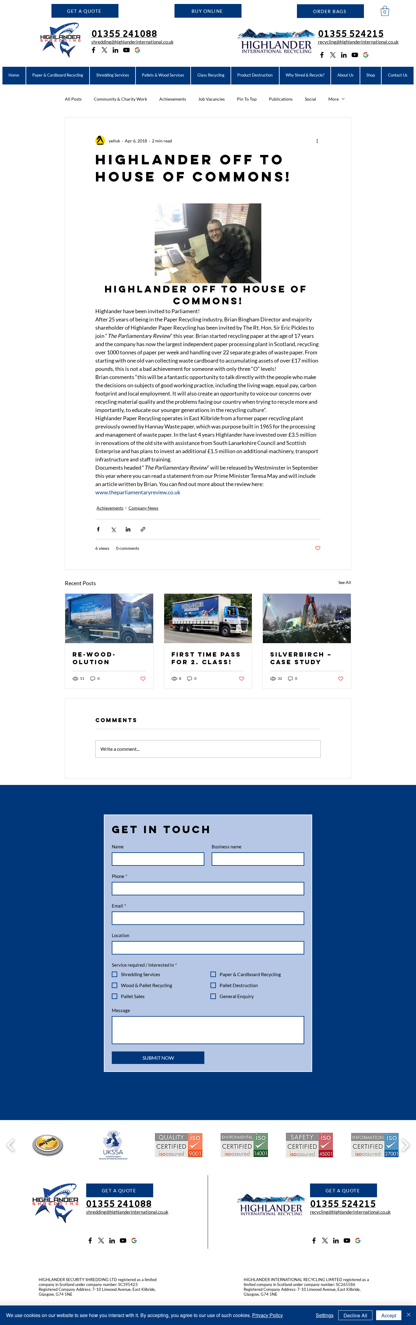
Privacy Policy (267, 1315)
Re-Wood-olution (94, 658)
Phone (119, 876)
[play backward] (11, 1145)
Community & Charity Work (120, 99)
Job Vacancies (211, 99)
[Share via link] (143, 529)
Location (120, 935)
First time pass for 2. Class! (206, 658)
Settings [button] (324, 1315)
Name (118, 846)
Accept (388, 1315)
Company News (143, 507)
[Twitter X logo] (104, 50)
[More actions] (317, 140)
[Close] (408, 1315)
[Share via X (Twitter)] (113, 529)
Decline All (355, 1315)
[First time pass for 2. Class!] (208, 618)
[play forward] (405, 1145)
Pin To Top (247, 99)
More (333, 99)
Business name (226, 846)
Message (121, 1010)
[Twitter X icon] (101, 1240)
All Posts (73, 99)
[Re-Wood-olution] (109, 618)
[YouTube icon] (126, 50)
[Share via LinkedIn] (128, 529)
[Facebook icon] (93, 50)
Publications (281, 99)
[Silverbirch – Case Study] (307, 618)
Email (119, 905)
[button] (84, 11)
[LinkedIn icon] (115, 50)
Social (310, 99)
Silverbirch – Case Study (301, 658)
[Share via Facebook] (98, 529)
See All (344, 582)
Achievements (172, 99)
